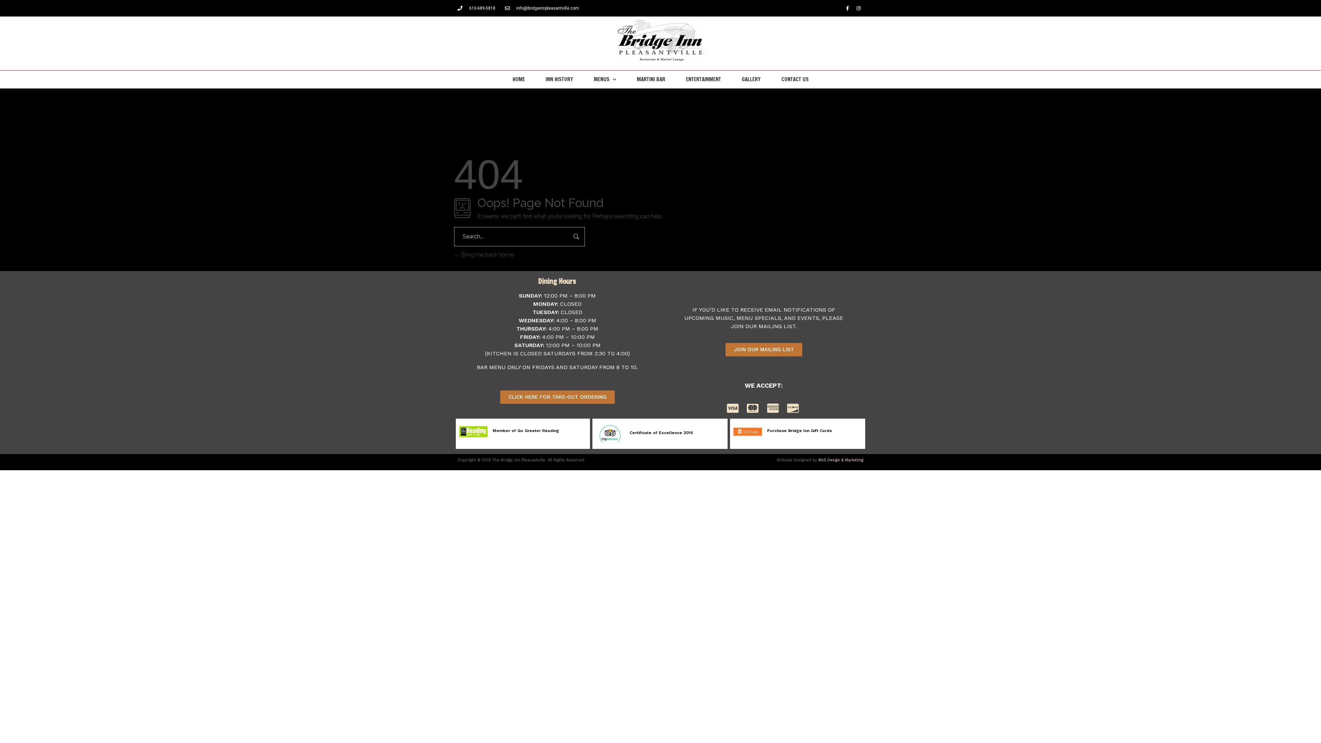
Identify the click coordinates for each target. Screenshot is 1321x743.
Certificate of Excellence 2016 (661, 432)
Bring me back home (487, 254)
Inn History (559, 79)
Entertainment (703, 79)
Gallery (751, 79)
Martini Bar (651, 79)
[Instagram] (858, 8)
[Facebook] (847, 8)
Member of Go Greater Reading (526, 430)
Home (519, 79)
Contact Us (795, 79)
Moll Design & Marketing (840, 460)
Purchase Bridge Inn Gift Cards (799, 430)
